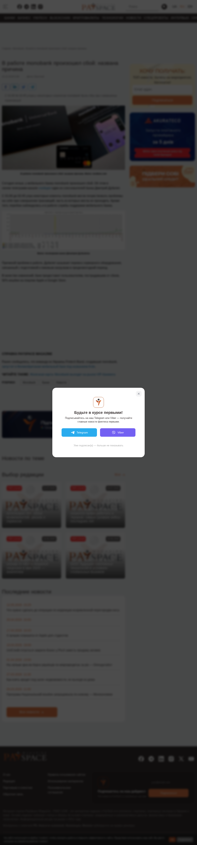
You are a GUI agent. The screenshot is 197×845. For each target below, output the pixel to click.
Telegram (82, 432)
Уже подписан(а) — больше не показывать (98, 445)
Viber (121, 432)
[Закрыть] (139, 394)
